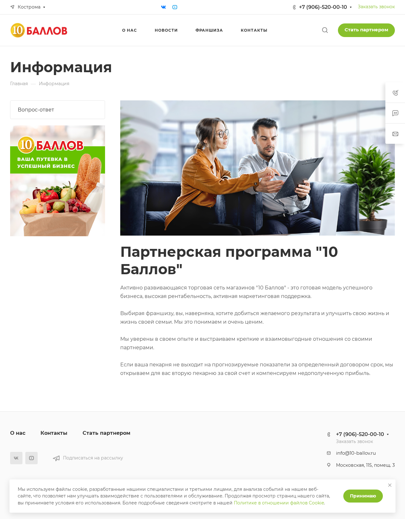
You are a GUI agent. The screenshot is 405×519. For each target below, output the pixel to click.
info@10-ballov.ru (356, 453)
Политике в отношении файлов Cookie (279, 502)
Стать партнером (366, 30)
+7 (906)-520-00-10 (323, 7)
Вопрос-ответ (36, 110)
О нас (17, 433)
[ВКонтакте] (163, 7)
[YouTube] (175, 7)
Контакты (53, 433)
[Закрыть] (390, 485)
